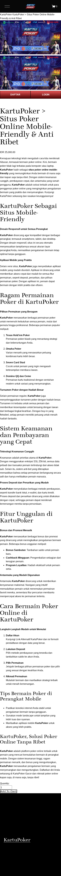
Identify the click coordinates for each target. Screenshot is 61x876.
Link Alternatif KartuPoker (29, 639)
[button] (8, 791)
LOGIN (45, 94)
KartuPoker (6, 14)
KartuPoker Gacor (22, 773)
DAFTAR (15, 94)
